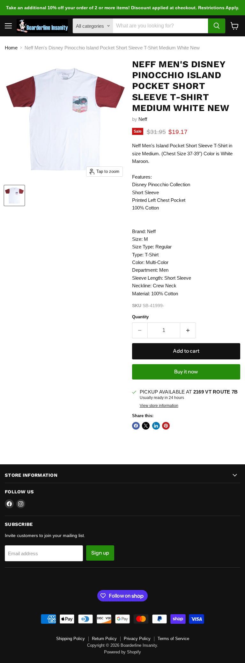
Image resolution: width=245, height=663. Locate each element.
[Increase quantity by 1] (188, 330)
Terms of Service (173, 638)
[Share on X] (146, 426)
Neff (142, 119)
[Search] (216, 25)
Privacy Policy (137, 638)
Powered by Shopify (122, 652)
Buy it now (186, 372)
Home (11, 47)
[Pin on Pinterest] (166, 426)
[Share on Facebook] (136, 426)
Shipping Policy (70, 638)
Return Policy (104, 638)
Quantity (140, 316)
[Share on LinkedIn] (156, 426)
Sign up (100, 553)
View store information (159, 405)
